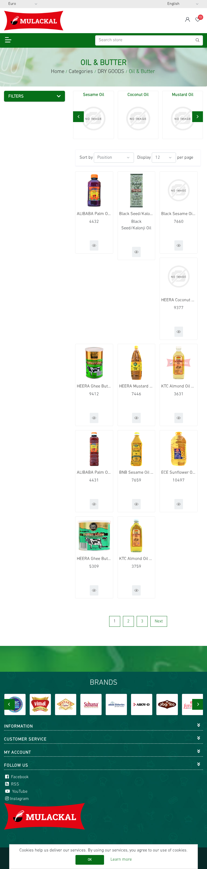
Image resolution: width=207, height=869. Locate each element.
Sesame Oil (93, 95)
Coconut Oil (138, 95)
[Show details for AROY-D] (142, 704)
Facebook (19, 777)
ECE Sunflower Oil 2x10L (178, 472)
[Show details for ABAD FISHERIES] (116, 704)
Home (57, 71)
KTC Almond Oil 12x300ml (136, 559)
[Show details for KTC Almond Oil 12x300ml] (136, 535)
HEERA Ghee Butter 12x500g (94, 559)
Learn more (121, 859)
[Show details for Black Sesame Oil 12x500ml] (178, 190)
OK (90, 859)
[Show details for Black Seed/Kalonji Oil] (136, 190)
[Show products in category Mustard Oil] (182, 118)
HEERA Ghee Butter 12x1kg (94, 386)
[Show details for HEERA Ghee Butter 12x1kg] (94, 362)
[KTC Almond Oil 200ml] (178, 362)
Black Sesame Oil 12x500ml (178, 214)
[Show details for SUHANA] (91, 704)
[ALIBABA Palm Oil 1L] (94, 190)
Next (159, 621)
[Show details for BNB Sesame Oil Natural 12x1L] (136, 449)
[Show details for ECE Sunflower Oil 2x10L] (178, 449)
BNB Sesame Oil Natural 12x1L (136, 472)
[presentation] (78, 116)
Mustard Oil (182, 95)
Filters (16, 96)
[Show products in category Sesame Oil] (93, 118)
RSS (14, 784)
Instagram (19, 799)
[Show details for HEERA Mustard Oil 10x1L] (136, 362)
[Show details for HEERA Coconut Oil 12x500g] (178, 276)
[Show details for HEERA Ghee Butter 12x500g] (94, 535)
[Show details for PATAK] (66, 704)
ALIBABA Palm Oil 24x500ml (94, 472)
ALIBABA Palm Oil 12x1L (94, 214)
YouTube (19, 792)
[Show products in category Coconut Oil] (138, 118)
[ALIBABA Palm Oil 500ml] (94, 449)
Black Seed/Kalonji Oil (136, 214)
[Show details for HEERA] (15, 704)
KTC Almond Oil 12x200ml (178, 386)
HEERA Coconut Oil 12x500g (178, 300)
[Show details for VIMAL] (40, 704)
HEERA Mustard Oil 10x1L (136, 386)
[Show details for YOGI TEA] (167, 704)
